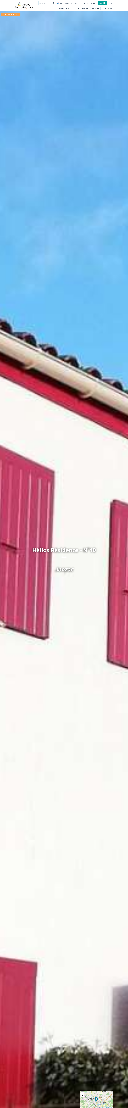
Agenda (95, 8)
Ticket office (108, 8)
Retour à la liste (11, 14)
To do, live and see (64, 8)
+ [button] (82, 1093)
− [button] (82, 1095)
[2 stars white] (64, 557)
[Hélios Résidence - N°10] (96, 1099)
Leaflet (102, 1107)
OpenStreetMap (109, 1107)
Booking (93, 3)
